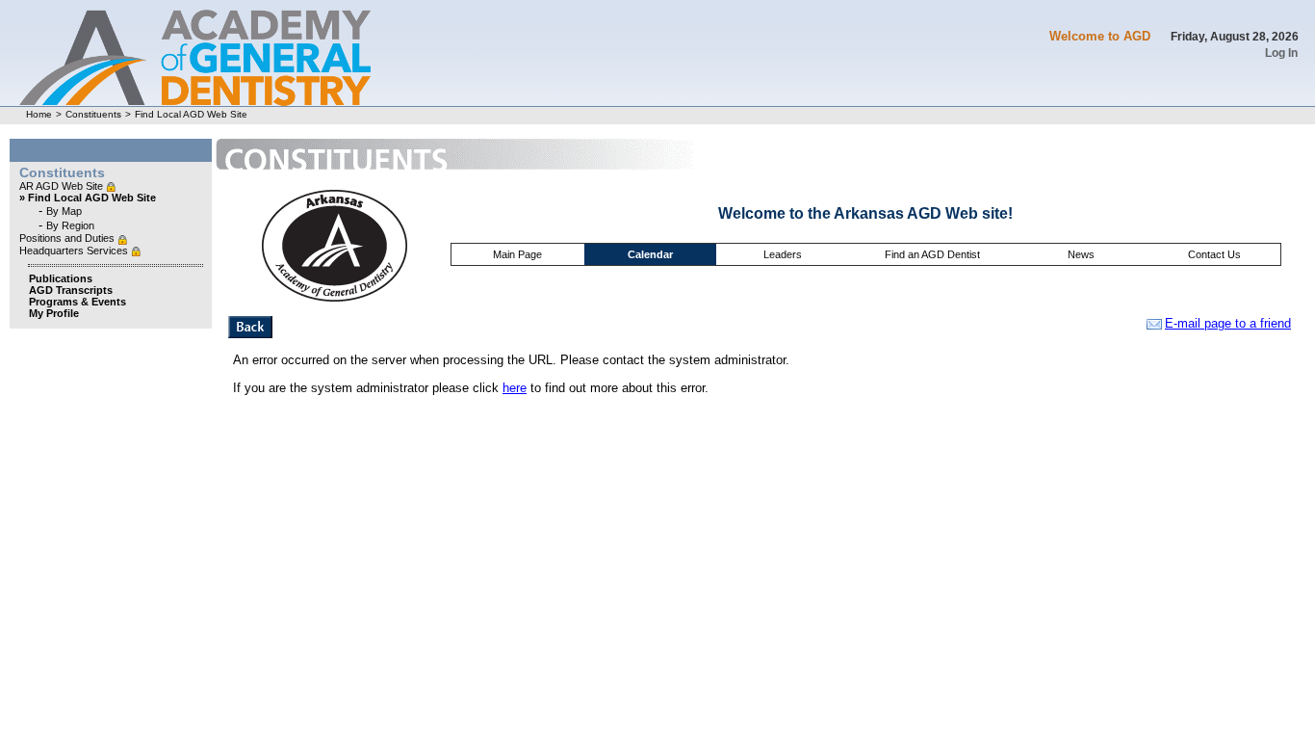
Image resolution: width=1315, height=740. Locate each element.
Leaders (782, 254)
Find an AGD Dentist (932, 254)
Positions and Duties (68, 238)
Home (39, 114)
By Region (70, 225)
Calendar (650, 254)
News (1081, 254)
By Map (64, 211)
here (515, 388)
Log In (1281, 53)
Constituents (93, 114)
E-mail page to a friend (1228, 323)
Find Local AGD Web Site (191, 114)
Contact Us (1214, 254)
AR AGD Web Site (62, 186)
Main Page (517, 254)
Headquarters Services (75, 250)
